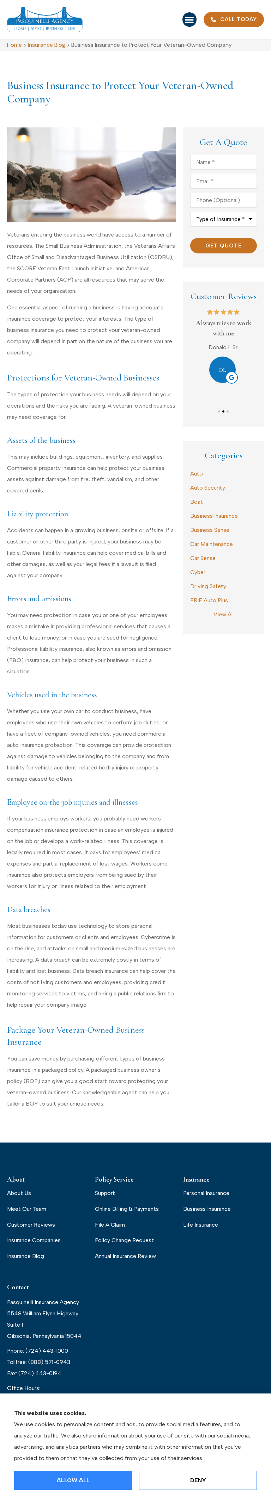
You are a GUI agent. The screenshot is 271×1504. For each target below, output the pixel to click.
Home (14, 45)
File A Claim (110, 1224)
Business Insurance (207, 1209)
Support (105, 1193)
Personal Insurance (206, 1193)
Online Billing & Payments (127, 1209)
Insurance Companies (34, 1240)
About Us (19, 1193)
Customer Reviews (31, 1224)
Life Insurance (200, 1224)
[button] (189, 19)
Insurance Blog (46, 45)
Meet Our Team (26, 1209)
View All (223, 614)
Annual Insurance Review (125, 1256)
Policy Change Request (124, 1240)
